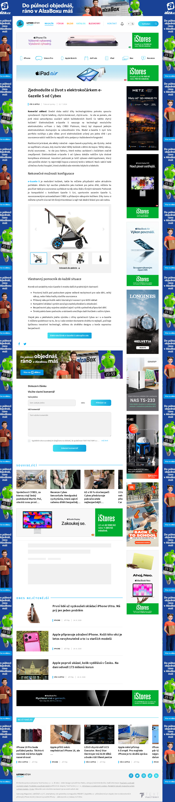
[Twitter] (137, 775)
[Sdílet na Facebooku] (19, 344)
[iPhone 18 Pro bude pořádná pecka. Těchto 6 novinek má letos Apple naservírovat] (31, 734)
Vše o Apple (34, 104)
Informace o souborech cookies (94, 786)
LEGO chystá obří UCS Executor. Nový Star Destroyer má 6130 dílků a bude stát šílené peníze (98, 752)
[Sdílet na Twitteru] (25, 344)
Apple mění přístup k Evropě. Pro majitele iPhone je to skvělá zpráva (132, 750)
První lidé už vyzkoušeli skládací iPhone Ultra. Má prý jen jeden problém (86, 608)
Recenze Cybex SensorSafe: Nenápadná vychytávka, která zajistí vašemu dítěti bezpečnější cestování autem (65, 497)
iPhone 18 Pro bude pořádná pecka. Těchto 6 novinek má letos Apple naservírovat (30, 752)
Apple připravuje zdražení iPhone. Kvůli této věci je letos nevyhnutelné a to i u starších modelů (87, 636)
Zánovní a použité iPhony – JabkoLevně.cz (51, 797)
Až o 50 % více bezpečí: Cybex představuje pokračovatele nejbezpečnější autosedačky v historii (97, 497)
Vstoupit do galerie (68, 267)
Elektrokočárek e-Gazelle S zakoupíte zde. (69, 335)
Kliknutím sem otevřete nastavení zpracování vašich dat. (57, 789)
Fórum (60, 23)
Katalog (81, 23)
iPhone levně (29, 797)
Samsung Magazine (23, 794)
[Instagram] (143, 775)
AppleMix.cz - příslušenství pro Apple (99, 794)
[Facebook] (131, 775)
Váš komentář (34, 409)
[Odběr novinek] (122, 24)
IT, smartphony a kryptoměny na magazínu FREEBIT (63, 794)
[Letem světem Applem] (27, 24)
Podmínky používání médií (39, 786)
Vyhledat (146, 23)
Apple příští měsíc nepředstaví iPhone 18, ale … (65, 750)
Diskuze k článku (37, 386)
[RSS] (156, 775)
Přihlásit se (101, 402)
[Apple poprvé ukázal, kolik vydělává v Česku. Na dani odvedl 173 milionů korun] (32, 669)
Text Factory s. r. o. (46, 783)
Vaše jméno (33, 397)
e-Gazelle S (34, 181)
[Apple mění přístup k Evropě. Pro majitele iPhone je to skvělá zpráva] (133, 734)
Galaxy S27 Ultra (76, 797)
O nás (31, 789)
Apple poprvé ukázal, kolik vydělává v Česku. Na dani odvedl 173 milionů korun (85, 665)
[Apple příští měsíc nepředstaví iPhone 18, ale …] (65, 734)
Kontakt (112, 23)
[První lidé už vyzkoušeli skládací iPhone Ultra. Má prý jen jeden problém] (32, 612)
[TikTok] (150, 775)
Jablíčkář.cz (37, 794)
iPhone (57, 620)
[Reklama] (87, 8)
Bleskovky (94, 23)
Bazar (70, 23)
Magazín (49, 23)
